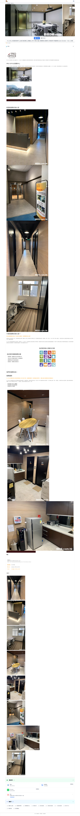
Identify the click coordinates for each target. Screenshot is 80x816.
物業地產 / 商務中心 (10, 3)
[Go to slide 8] (42, 35)
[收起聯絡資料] (73, 780)
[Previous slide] (7, 20)
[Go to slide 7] (41, 35)
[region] (40, 20)
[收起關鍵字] (73, 801)
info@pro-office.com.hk (15, 569)
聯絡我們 (37, 813)
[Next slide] (73, 20)
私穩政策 (44, 813)
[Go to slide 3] (38, 35)
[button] (33, 20)
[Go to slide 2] (37, 35)
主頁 (35, 813)
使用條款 (41, 813)
